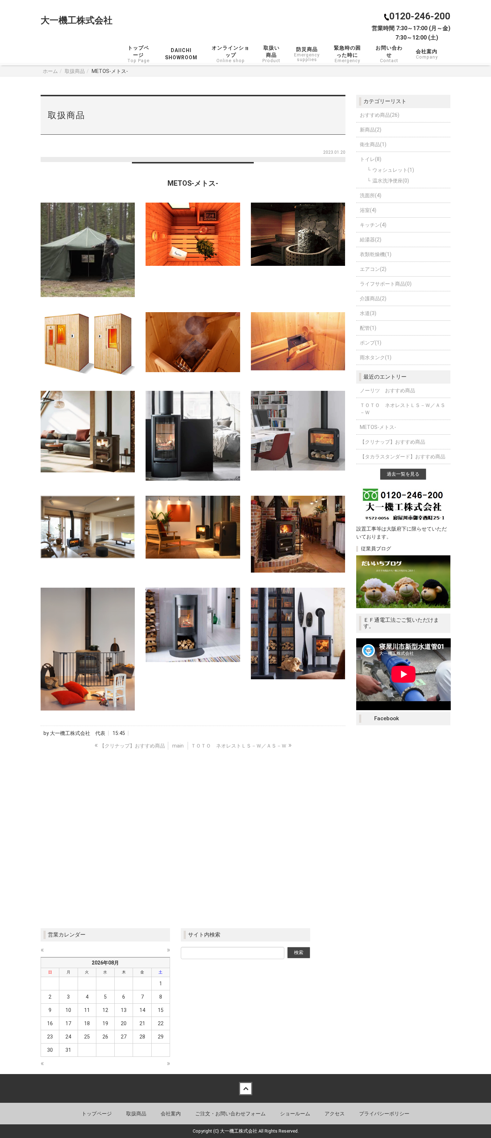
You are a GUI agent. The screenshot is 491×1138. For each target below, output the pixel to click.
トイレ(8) (370, 159)
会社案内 (427, 54)
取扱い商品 (271, 54)
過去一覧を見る (403, 474)
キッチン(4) (373, 225)
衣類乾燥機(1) (375, 254)
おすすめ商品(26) (379, 115)
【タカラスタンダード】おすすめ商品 (402, 456)
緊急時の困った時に (347, 54)
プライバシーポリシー (384, 1113)
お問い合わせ (390, 54)
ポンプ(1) (370, 343)
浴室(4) (368, 210)
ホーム (50, 71)
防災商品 (307, 54)
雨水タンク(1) (375, 357)
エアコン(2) (373, 269)
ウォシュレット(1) (393, 170)
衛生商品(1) (373, 144)
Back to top (245, 1088)
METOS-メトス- (378, 427)
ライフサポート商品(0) (386, 284)
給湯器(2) (370, 239)
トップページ (139, 54)
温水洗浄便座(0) (390, 181)
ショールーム (295, 1113)
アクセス (335, 1113)
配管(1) (368, 328)
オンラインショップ (231, 54)
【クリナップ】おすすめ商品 (392, 442)
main (178, 746)
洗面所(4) (370, 195)
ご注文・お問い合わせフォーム (230, 1113)
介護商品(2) (373, 298)
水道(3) (368, 313)
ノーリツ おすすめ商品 (387, 390)
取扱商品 (75, 71)
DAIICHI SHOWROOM (181, 53)
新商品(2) (370, 130)
